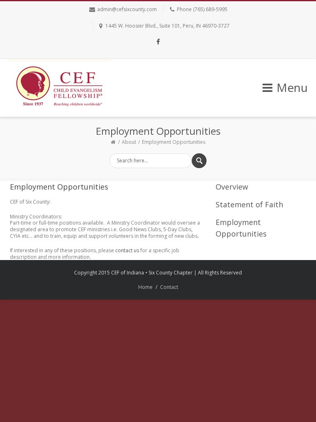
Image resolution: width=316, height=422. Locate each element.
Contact (169, 287)
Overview (232, 187)
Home (145, 287)
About (129, 141)
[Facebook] (158, 42)
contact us (127, 250)
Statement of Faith (249, 204)
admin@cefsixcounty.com (127, 9)
